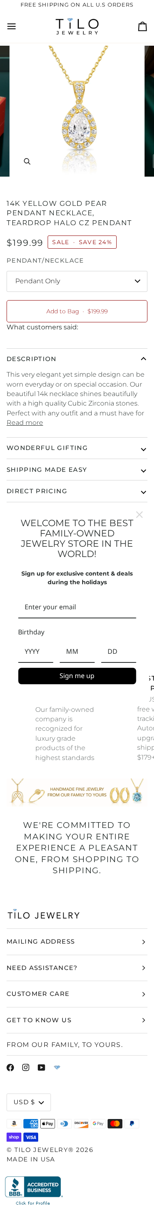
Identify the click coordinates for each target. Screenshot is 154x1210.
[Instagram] (26, 1067)
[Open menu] (19, 26)
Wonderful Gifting (47, 448)
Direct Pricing (37, 491)
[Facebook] (10, 1067)
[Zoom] (27, 161)
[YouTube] (41, 1067)
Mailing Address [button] (41, 941)
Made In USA (31, 1159)
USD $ (24, 1102)
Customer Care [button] (38, 994)
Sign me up (77, 675)
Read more (25, 423)
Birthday (31, 631)
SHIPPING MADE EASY (47, 469)
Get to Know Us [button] (39, 1020)
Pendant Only (37, 281)
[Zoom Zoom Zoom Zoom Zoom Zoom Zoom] (77, 111)
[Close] (139, 515)
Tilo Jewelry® (44, 1150)
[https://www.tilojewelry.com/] (57, 1067)
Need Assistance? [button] (42, 968)
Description (32, 359)
